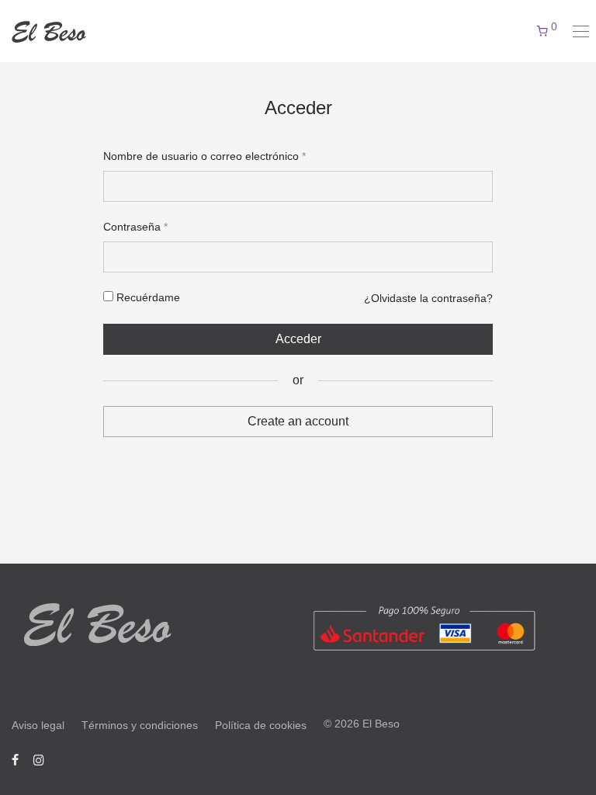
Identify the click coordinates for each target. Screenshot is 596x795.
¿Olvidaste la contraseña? (428, 298)
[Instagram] (38, 759)
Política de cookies (261, 725)
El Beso (381, 723)
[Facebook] (15, 759)
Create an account (298, 421)
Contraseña (135, 226)
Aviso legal (38, 725)
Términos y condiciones (139, 725)
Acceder (298, 338)
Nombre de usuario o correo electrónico (204, 156)
